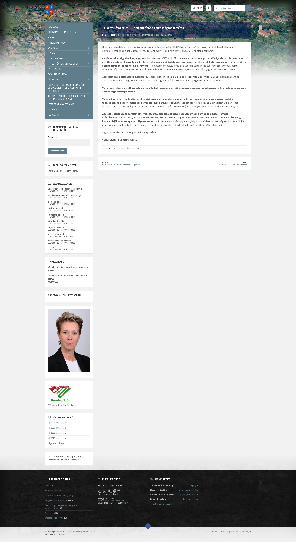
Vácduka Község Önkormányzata (82, 531)
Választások (55, 79)
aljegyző (195, 485)
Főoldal (53, 26)
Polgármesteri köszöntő (63, 31)
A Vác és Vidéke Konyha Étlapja (62, 405)
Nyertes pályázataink (61, 104)
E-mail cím (52, 137)
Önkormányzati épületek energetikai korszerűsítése (62, 506)
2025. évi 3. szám (58, 432)
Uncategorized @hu (54, 517)
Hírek (113, 34)
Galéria (52, 109)
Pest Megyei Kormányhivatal (111, 500)
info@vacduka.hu (201, 106)
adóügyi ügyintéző (190, 499)
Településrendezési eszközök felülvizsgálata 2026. (66, 97)
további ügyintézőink (161, 503)
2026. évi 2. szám (58, 422)
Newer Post (107, 162)
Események (54, 69)
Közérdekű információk (128, 148)
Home (105, 34)
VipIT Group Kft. (60, 534)
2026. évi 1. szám (58, 427)
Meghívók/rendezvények (56, 500)
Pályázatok (50, 512)
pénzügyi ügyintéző (189, 494)
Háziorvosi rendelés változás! (233, 164)
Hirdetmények (56, 42)
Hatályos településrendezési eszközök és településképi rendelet (66, 87)
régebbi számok (56, 443)
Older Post (242, 162)
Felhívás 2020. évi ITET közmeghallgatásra (121, 164)
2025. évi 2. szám (58, 438)
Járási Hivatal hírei (53, 490)
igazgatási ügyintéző (189, 490)
